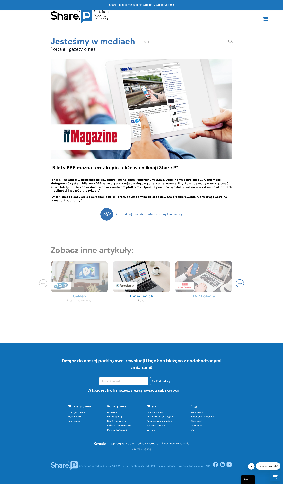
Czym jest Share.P (77, 412)
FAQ (192, 429)
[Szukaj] (230, 42)
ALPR (208, 466)
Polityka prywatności (163, 466)
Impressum (74, 421)
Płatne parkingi (115, 416)
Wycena (151, 429)
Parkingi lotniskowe (117, 429)
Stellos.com (164, 5)
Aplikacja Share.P (156, 425)
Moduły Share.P (155, 412)
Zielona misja (75, 416)
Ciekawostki (196, 421)
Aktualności (196, 412)
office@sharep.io (148, 443)
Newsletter (196, 425)
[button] (240, 283)
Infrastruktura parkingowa (160, 416)
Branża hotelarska (116, 421)
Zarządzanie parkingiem (159, 421)
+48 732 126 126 (141, 449)
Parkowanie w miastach (202, 416)
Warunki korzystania (191, 466)
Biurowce (112, 412)
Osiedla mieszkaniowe (119, 425)
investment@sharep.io (175, 443)
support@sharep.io (122, 443)
